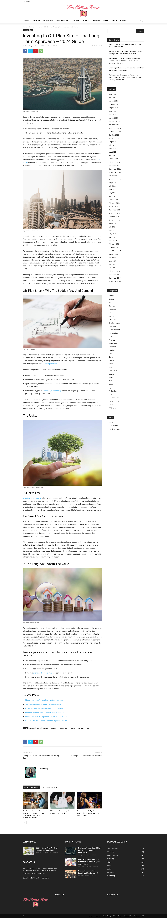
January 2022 (114, 206)
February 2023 (114, 162)
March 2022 (113, 200)
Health (111, 360)
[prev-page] (24, 822)
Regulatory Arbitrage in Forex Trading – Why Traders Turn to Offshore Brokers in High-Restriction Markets (124, 61)
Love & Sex (113, 370)
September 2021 (115, 220)
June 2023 (112, 148)
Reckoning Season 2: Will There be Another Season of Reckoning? (90, 850)
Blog (110, 302)
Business (36, 21)
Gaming (76, 21)
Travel (123, 21)
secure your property (52, 391)
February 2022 (114, 203)
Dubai (39, 728)
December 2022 (115, 169)
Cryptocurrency (114, 323)
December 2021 (115, 210)
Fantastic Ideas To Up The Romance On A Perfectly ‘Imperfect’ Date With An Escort (89, 813)
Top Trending (114, 401)
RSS (143, 916)
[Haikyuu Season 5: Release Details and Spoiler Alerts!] (70, 874)
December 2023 (115, 128)
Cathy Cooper (29, 46)
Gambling (112, 347)
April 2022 (112, 196)
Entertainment (62, 21)
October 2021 (114, 217)
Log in (111, 422)
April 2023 (112, 155)
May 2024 (112, 114)
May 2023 (112, 152)
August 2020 (113, 254)
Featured (112, 336)
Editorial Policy (106, 916)
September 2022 (115, 179)
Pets (110, 381)
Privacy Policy (117, 916)
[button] (141, 21)
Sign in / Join (26, 1)
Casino (111, 316)
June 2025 (112, 111)
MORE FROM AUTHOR (49, 787)
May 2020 (112, 264)
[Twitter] (30, 51)
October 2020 (114, 247)
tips (88, 728)
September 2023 (115, 138)
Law (110, 367)
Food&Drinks (113, 343)
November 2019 (115, 281)
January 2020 (114, 274)
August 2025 (113, 108)
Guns (111, 357)
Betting (111, 299)
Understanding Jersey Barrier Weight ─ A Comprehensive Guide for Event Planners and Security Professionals (125, 77)
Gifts (110, 353)
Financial (112, 340)
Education (48, 21)
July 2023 (112, 145)
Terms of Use (128, 916)
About (90, 916)
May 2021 (112, 234)
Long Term (54, 728)
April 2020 (112, 268)
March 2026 (113, 101)
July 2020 (112, 257)
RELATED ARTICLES (31, 787)
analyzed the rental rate (42, 673)
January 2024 (114, 125)
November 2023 (115, 131)
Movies (85, 21)
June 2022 (112, 189)
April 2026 (112, 97)
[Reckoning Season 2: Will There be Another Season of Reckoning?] (70, 851)
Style (110, 388)
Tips (31, 30)
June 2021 (112, 230)
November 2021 (115, 213)
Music (111, 377)
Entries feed (113, 426)
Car (110, 313)
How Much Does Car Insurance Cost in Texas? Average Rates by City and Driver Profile (125, 53)
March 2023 (113, 159)
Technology (113, 391)
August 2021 (113, 223)
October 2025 (114, 104)
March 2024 (113, 118)
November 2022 (115, 172)
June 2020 (112, 261)
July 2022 (112, 186)
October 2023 (114, 135)
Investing (45, 728)
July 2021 (112, 227)
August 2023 (113, 142)
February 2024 (114, 121)
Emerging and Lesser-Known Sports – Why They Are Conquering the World (126, 69)
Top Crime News (115, 398)
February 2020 (114, 271)
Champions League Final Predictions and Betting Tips (41, 757)
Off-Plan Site (63, 728)
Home (26, 21)
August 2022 (113, 183)
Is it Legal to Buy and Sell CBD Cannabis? (86, 756)
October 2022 (114, 176)
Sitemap (137, 916)
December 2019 (115, 278)
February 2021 (114, 244)
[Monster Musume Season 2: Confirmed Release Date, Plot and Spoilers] (70, 862)
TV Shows (96, 21)
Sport (114, 21)
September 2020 (115, 251)
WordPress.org (114, 429)
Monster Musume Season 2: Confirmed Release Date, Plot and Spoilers (89, 862)
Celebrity (112, 319)
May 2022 (112, 193)
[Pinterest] (35, 51)
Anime (106, 21)
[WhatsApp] (41, 51)
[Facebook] (25, 51)
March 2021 (113, 240)
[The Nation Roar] (83, 11)
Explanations (113, 333)
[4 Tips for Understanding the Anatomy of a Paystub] (62, 800)
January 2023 (114, 165)
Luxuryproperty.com (49, 364)
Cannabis (112, 309)
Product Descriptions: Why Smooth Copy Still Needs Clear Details (125, 45)
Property (72, 728)
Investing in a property (32, 498)
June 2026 (112, 94)
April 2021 (112, 237)
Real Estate (81, 728)
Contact (97, 916)
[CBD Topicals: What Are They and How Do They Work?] (28, 851)
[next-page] (27, 822)
